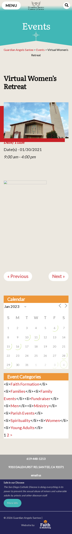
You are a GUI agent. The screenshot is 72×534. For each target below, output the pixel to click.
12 (45, 337)
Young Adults (23, 427)
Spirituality (20, 420)
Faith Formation (25, 384)
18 (36, 346)
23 (17, 355)
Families (18, 391)
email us (36, 475)
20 (54, 346)
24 (26, 355)
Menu (11, 5)
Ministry (41, 405)
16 (17, 346)
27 (54, 355)
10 (26, 337)
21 (63, 346)
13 (54, 337)
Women (52, 420)
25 (36, 355)
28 (63, 355)
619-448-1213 (36, 458)
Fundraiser (40, 398)
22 (8, 355)
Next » (58, 276)
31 (26, 364)
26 (45, 355)
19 (45, 346)
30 (17, 364)
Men (15, 405)
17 (26, 346)
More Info (12, 502)
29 (8, 364)
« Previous (17, 276)
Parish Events (23, 413)
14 (63, 337)
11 (36, 337)
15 (8, 346)
